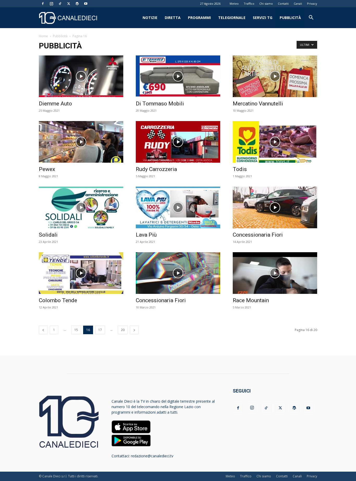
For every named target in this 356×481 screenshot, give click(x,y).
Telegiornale (231, 17)
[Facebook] (43, 3)
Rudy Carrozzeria (156, 169)
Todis (240, 169)
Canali (298, 3)
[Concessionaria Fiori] (275, 207)
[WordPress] (77, 3)
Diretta (173, 17)
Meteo (234, 3)
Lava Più (146, 235)
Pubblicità (290, 17)
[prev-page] (43, 330)
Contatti (283, 3)
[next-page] (134, 330)
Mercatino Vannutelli (258, 103)
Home (43, 36)
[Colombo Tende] (81, 273)
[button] (311, 18)
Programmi (199, 17)
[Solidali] (81, 207)
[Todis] (275, 142)
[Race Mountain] (275, 273)
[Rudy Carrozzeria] (178, 142)
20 (123, 330)
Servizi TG (262, 17)
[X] (68, 3)
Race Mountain (251, 300)
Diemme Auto (55, 103)
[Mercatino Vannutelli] (275, 76)
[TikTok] (60, 3)
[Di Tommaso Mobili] (178, 76)
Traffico (249, 3)
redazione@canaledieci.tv (152, 455)
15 (76, 330)
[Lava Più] (178, 207)
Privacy (312, 3)
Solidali (48, 235)
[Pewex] (81, 142)
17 (100, 330)
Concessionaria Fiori (258, 235)
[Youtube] (86, 3)
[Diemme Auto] (81, 76)
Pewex (47, 169)
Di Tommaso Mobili (160, 103)
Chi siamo (266, 3)
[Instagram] (51, 3)
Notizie (150, 17)
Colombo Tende (58, 300)
